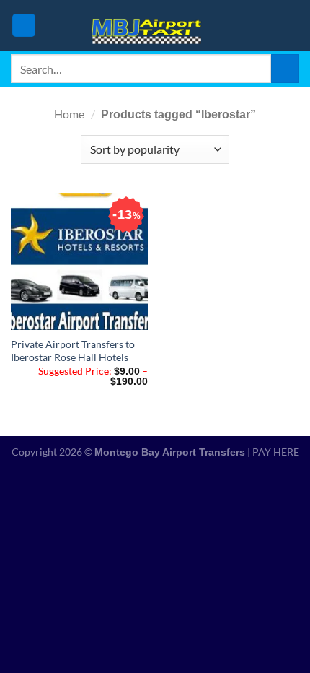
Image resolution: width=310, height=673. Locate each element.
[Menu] (23, 26)
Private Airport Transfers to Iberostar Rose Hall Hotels (73, 351)
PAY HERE (275, 452)
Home (69, 114)
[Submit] (285, 68)
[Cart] (292, 25)
